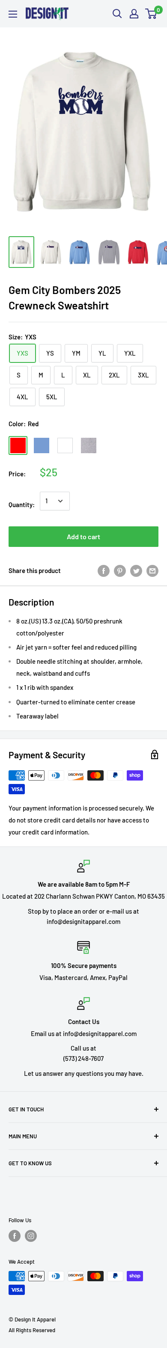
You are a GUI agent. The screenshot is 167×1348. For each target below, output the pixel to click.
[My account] (134, 13)
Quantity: (22, 504)
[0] (151, 14)
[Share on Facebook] (104, 570)
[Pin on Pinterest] (120, 570)
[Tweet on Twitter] (136, 570)
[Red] (18, 445)
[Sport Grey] (88, 445)
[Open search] (117, 13)
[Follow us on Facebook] (15, 1236)
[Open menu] (13, 14)
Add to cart (83, 536)
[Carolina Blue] (41, 445)
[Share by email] (152, 570)
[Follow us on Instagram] (31, 1236)
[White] (65, 445)
